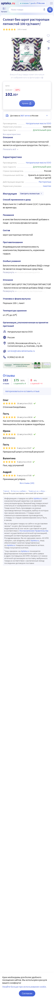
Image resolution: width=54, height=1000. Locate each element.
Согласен (27, 993)
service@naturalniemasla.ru (21, 350)
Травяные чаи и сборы (37, 491)
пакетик (47, 185)
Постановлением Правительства (33, 530)
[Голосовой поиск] (44, 9)
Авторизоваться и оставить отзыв (22, 391)
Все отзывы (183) (27, 483)
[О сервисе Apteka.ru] (51, 3)
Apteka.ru (38, 498)
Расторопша (45, 181)
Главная (6, 491)
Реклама (47, 364)
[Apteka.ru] (8, 3)
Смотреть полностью (30, 193)
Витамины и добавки (19, 491)
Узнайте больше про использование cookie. (24, 986)
